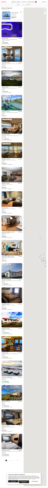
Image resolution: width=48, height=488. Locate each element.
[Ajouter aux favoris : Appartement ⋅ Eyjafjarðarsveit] (21, 362)
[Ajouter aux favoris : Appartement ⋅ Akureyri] (21, 47)
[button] (13, 16)
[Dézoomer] (45, 12)
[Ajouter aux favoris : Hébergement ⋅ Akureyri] (21, 119)
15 (17, 460)
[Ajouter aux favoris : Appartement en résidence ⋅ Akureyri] (21, 217)
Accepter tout (13, 481)
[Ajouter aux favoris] (21, 12)
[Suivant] (19, 460)
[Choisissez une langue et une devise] (43, 2)
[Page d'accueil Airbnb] (4, 2)
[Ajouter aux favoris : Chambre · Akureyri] (21, 23)
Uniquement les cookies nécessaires (24, 482)
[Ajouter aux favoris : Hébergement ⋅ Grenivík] (21, 386)
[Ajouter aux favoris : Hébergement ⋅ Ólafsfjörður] (21, 264)
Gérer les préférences (34, 481)
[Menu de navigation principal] (45, 2)
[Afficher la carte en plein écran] (45, 9)
